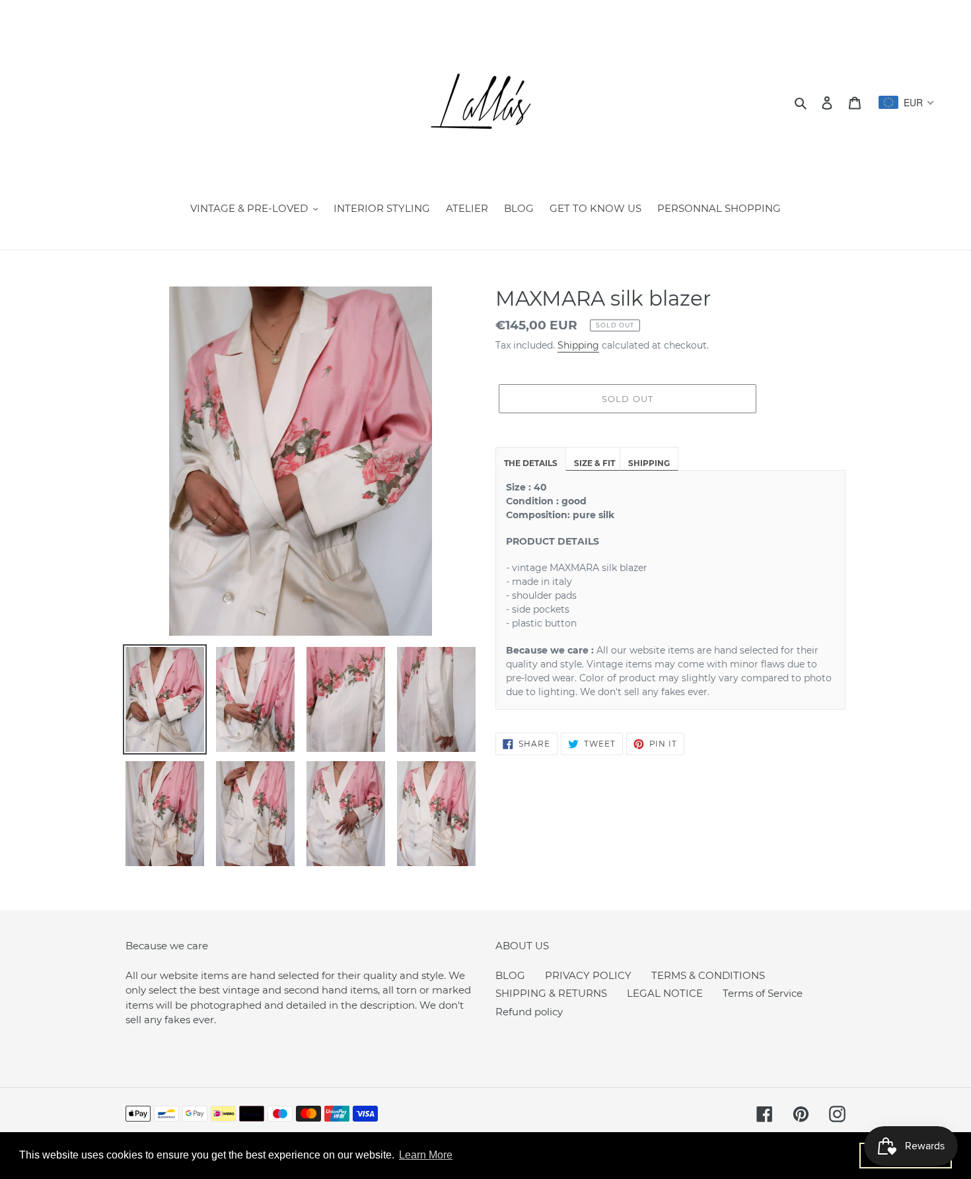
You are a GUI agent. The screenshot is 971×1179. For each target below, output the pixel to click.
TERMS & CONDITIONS (708, 975)
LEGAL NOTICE (665, 993)
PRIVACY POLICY (588, 975)
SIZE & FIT (594, 463)
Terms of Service (763, 993)
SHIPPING (649, 463)
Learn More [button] (425, 1155)
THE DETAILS (530, 463)
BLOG (510, 975)
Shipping (578, 345)
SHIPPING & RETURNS (551, 993)
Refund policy (529, 1011)
